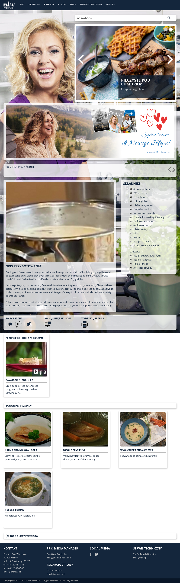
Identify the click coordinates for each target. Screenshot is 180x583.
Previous (81, 59)
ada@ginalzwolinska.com (59, 557)
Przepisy (49, 4)
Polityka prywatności (68, 580)
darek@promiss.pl (56, 573)
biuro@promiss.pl (12, 571)
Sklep (73, 4)
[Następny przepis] (174, 170)
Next (170, 59)
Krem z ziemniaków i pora (21, 450)
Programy (34, 4)
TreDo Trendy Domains (144, 554)
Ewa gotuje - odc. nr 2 (19, 380)
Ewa (22, 4)
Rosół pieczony (14, 509)
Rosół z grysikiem (74, 450)
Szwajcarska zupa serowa (136, 450)
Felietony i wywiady (91, 4)
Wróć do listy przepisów (22, 536)
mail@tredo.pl (140, 557)
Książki (62, 4)
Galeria (110, 4)
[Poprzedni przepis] (170, 170)
